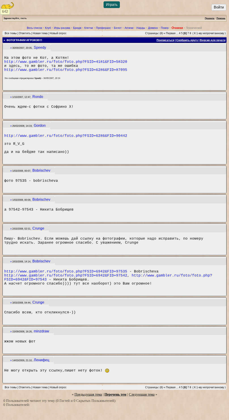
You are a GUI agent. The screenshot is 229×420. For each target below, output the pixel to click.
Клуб (48, 28)
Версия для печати (212, 40)
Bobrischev (41, 170)
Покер (165, 28)
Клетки (88, 28)
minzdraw (41, 331)
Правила (209, 18)
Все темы (11, 33)
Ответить (25, 33)
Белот (118, 28)
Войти (219, 7)
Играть (111, 4)
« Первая (170, 33)
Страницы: (152, 33)
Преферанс (103, 28)
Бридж (77, 28)
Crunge (38, 228)
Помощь (220, 18)
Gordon (40, 125)
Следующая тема (142, 394)
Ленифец (41, 360)
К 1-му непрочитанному (209, 33)
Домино (153, 28)
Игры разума (62, 28)
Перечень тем (115, 394)
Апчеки (129, 28)
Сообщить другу (187, 40)
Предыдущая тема (88, 394)
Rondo (37, 97)
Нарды (140, 28)
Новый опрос (58, 33)
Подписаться (165, 40)
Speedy (40, 47)
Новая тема (40, 33)
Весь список (34, 28)
